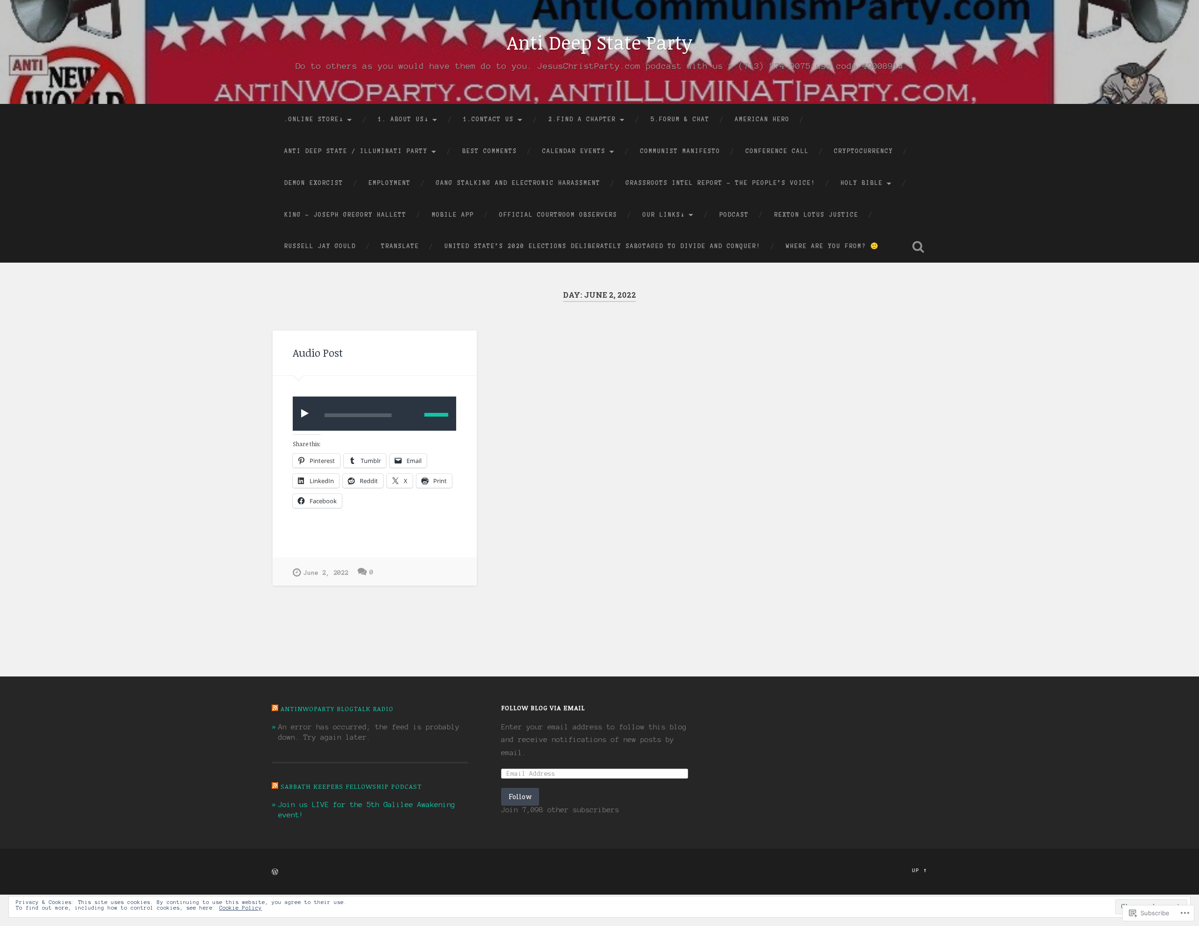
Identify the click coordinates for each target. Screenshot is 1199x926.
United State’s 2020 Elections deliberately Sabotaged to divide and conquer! (602, 246)
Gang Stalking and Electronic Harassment (518, 183)
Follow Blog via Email (543, 707)
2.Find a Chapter (582, 119)
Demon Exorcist (313, 183)
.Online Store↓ (313, 119)
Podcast (734, 215)
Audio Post (318, 352)
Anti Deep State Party (599, 42)
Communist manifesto (680, 151)
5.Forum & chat (680, 119)
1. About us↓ (403, 119)
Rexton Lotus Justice (816, 215)
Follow (520, 796)
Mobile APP (453, 215)
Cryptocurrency (863, 151)
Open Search (918, 247)
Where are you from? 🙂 (832, 246)
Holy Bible (862, 183)
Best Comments (489, 151)
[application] (374, 414)
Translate (400, 246)
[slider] (436, 414)
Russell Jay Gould (320, 246)
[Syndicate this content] (275, 708)
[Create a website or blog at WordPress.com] (275, 872)
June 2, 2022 (325, 572)
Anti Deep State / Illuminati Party (356, 151)
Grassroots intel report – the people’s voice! (720, 183)
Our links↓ (664, 215)
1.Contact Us (488, 119)
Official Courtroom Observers (558, 215)
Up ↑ (919, 870)
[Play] (306, 413)
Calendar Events (574, 151)
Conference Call (777, 151)
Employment (390, 183)
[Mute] (410, 413)
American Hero (762, 119)
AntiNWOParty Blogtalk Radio (337, 708)
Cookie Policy (240, 908)
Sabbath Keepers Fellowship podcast (351, 786)
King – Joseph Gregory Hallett (345, 215)
